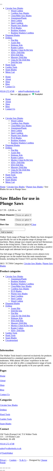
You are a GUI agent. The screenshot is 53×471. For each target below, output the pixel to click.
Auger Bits (15, 42)
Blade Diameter (7, 215)
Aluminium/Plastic (19, 18)
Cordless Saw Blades (20, 13)
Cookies (12, 460)
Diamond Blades (12, 35)
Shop (7, 82)
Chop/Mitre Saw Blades (21, 15)
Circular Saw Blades (14, 8)
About (8, 79)
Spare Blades (11, 70)
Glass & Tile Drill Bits (20, 60)
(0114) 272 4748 (7, 91)
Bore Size (4, 224)
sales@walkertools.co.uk (29, 91)
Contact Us (10, 86)
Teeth (2, 220)
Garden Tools (11, 67)
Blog (7, 84)
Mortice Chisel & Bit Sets (22, 50)
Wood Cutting (17, 11)
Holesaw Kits (17, 45)
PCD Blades (16, 28)
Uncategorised (11, 340)
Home (8, 77)
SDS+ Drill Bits (18, 52)
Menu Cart (10, 72)
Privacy (3, 460)
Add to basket (6, 232)
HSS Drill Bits (17, 55)
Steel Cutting (16, 20)
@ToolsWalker (6, 453)
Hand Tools (10, 65)
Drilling (8, 38)
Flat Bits (14, 40)
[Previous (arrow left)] (1, 470)
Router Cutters (17, 47)
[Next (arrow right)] (4, 470)
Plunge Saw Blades (19, 25)
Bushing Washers (18, 30)
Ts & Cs (22, 460)
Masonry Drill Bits (19, 57)
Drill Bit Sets (16, 62)
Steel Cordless (17, 23)
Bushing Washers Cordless (22, 33)
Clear (34, 224)
